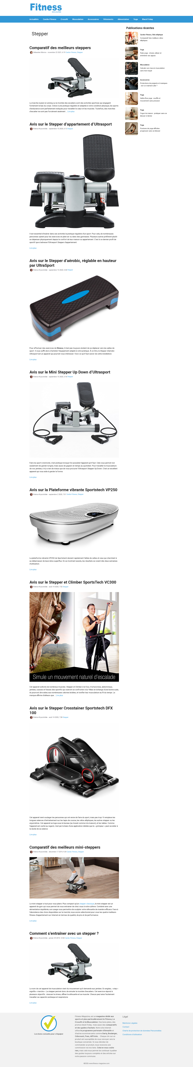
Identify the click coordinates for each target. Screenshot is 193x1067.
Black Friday (147, 19)
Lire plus (70, 111)
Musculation (77, 19)
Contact (126, 1027)
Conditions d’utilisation (132, 1034)
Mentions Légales (130, 1023)
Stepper (80, 52)
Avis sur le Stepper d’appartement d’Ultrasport (70, 124)
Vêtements (108, 19)
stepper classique (86, 904)
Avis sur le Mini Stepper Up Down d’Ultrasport (69, 372)
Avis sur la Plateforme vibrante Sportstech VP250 (73, 490)
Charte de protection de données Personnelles (142, 1031)
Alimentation (123, 19)
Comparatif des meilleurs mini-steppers (64, 847)
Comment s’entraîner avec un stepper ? (64, 933)
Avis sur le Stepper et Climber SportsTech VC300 (72, 582)
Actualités (34, 19)
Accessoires (93, 19)
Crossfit (64, 19)
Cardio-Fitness (49, 19)
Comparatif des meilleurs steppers (60, 48)
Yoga (135, 19)
